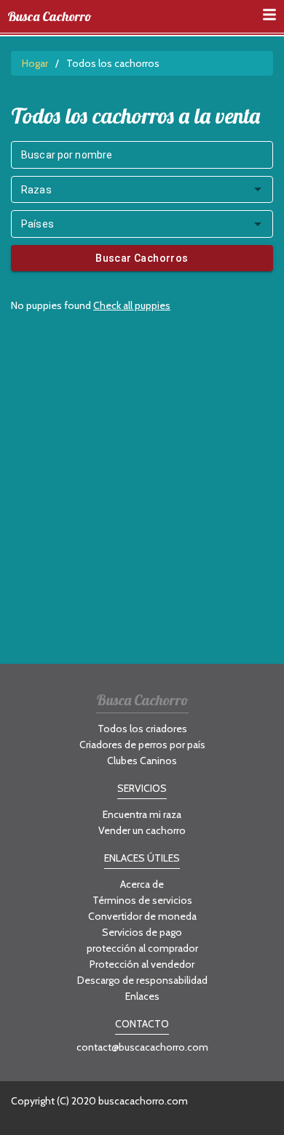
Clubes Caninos (142, 760)
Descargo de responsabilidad (142, 980)
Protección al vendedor (142, 964)
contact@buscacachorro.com (142, 1047)
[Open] (258, 189)
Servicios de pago (142, 932)
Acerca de (142, 884)
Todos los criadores (142, 728)
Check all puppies (131, 305)
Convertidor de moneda (142, 916)
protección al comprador (142, 948)
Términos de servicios (142, 900)
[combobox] (142, 190)
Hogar (35, 63)
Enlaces (142, 996)
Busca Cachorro (49, 16)
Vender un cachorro (142, 830)
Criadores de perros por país (142, 744)
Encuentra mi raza (142, 814)
